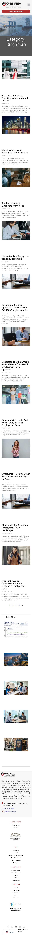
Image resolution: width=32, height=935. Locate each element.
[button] (28, 4)
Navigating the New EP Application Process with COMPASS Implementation (15, 307)
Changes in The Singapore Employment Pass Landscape (15, 528)
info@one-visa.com (10, 811)
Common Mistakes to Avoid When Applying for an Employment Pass (15, 423)
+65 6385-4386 (9, 809)
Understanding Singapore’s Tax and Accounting (15, 257)
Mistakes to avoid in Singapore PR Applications (15, 151)
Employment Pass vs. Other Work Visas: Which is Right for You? (16, 476)
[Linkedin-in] (16, 926)
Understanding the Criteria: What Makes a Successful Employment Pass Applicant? (16, 366)
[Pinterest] (20, 926)
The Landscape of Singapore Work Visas (13, 204)
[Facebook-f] (8, 926)
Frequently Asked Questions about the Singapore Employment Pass (13, 585)
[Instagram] (24, 926)
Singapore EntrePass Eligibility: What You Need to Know (15, 98)
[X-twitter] (12, 926)
